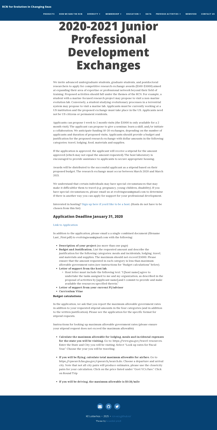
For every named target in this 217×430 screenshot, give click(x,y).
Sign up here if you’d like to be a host (106, 204)
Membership (112, 14)
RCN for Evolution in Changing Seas (26, 6)
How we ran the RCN (70, 14)
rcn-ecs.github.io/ (121, 416)
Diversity (92, 14)
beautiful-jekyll (113, 421)
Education (132, 14)
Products (49, 14)
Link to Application (65, 225)
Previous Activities (167, 14)
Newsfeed (191, 14)
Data (148, 14)
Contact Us (208, 14)
